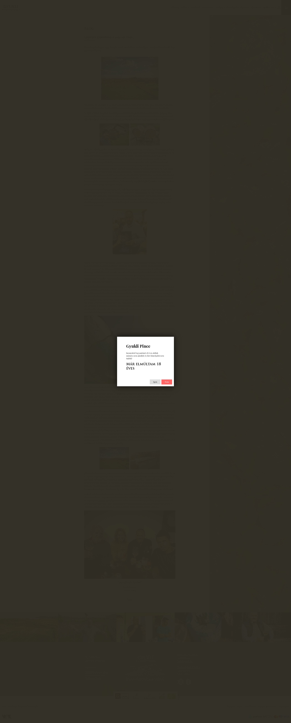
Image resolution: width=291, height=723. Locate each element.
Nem (167, 382)
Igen (155, 382)
